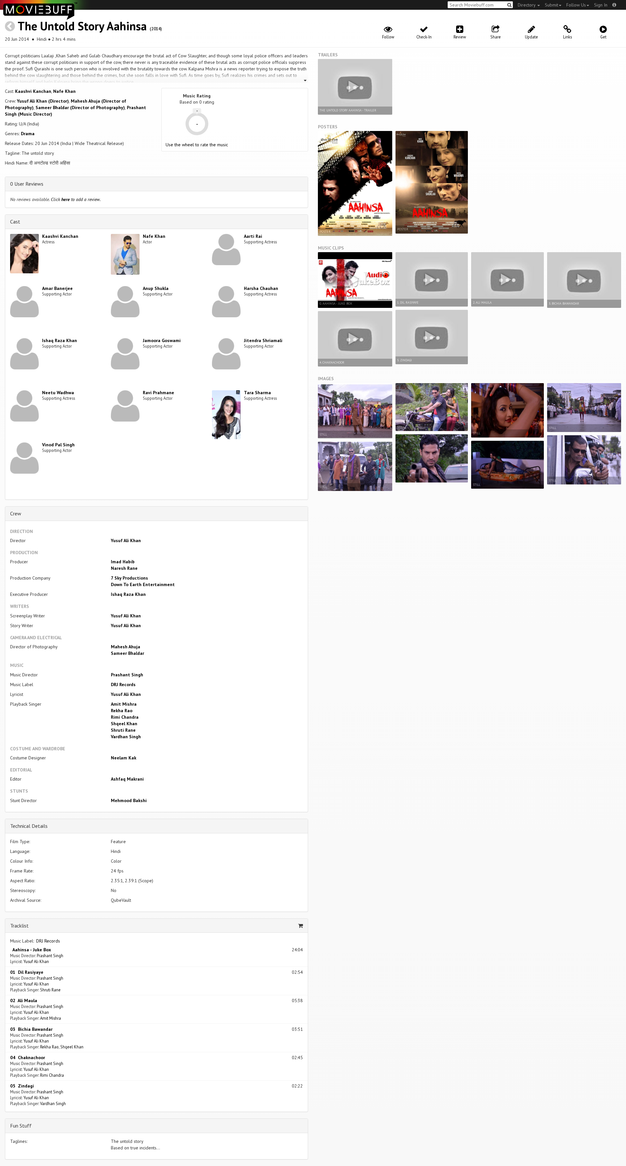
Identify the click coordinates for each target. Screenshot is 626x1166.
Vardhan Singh (126, 737)
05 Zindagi (22, 1086)
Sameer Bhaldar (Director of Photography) (80, 107)
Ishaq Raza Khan (59, 340)
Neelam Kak (123, 758)
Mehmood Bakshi (129, 800)
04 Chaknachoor (27, 1057)
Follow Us (576, 5)
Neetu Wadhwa (58, 393)
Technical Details (29, 826)
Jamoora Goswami (162, 340)
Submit (551, 5)
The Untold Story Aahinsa (82, 26)
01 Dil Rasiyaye (26, 972)
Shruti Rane (123, 730)
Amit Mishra (124, 704)
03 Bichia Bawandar (31, 1029)
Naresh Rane (124, 568)
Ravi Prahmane (158, 393)
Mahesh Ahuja (125, 647)
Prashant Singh (127, 675)
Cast (15, 221)
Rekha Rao (121, 710)
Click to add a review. (76, 199)
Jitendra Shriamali (263, 340)
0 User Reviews (26, 183)
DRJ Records (123, 684)
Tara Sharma (257, 393)
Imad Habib (123, 562)
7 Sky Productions (129, 578)
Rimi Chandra (125, 717)
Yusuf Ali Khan (126, 540)
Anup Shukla (156, 288)
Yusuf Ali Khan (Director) (43, 101)
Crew (15, 513)
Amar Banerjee (57, 288)
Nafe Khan (64, 91)
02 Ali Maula (23, 1000)
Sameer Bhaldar (127, 653)
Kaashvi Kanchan (33, 91)
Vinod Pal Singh (58, 445)
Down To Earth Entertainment (143, 584)
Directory (527, 5)
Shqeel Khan (124, 724)
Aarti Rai (253, 236)
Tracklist (19, 925)
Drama (28, 134)
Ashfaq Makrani (127, 779)
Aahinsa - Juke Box (30, 950)
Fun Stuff (21, 1125)
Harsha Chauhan (261, 288)
